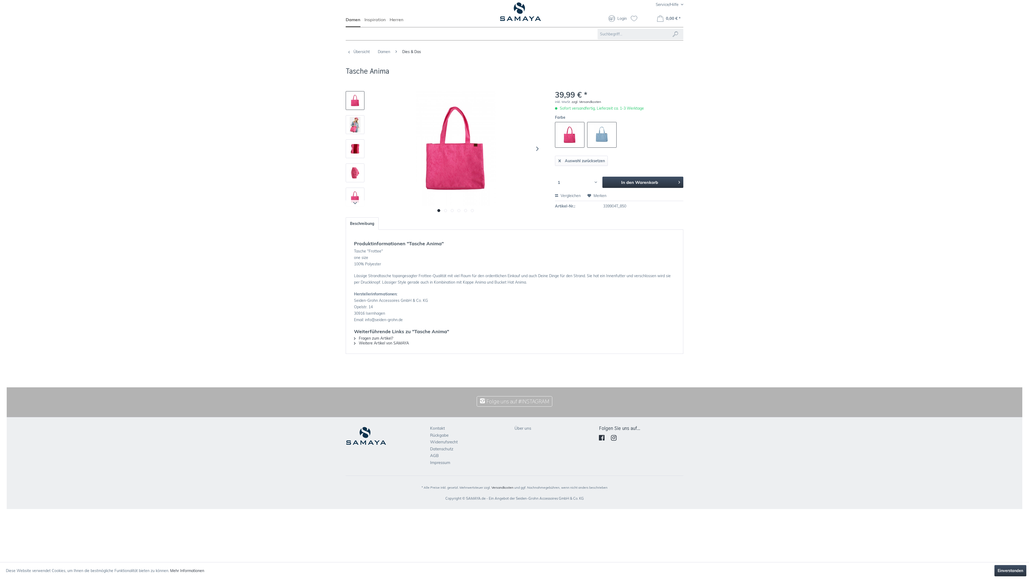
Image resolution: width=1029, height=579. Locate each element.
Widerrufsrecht (444, 441)
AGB (434, 455)
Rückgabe (439, 435)
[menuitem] (355, 22)
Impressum (440, 462)
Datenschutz (441, 448)
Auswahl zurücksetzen (585, 160)
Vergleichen (570, 195)
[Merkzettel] (636, 19)
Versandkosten (502, 487)
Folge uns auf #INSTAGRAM (517, 401)
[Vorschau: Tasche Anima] (355, 100)
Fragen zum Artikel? (375, 338)
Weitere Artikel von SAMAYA (383, 343)
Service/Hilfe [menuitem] (668, 4)
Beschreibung (362, 223)
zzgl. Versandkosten (586, 102)
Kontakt (437, 428)
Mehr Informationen (187, 570)
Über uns (522, 428)
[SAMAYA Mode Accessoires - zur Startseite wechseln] (520, 14)
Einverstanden (1010, 570)
